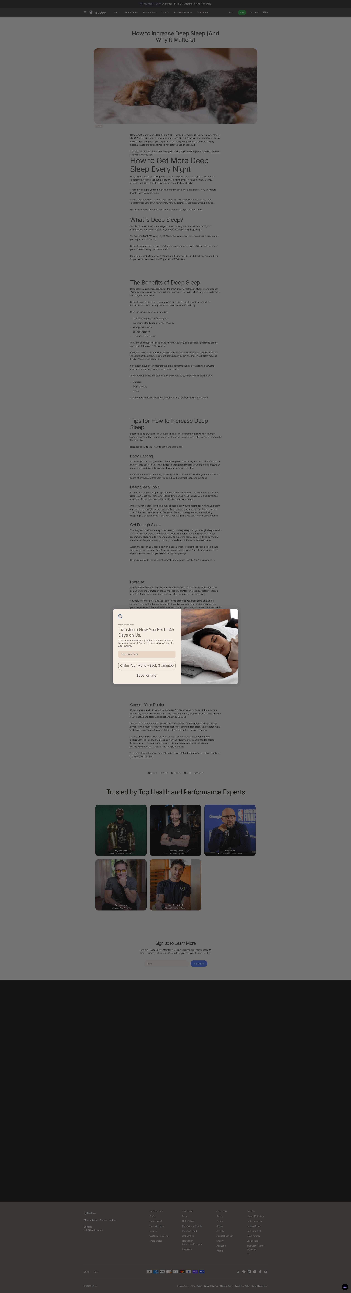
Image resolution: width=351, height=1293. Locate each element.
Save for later (147, 675)
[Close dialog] (120, 616)
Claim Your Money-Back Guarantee (147, 665)
